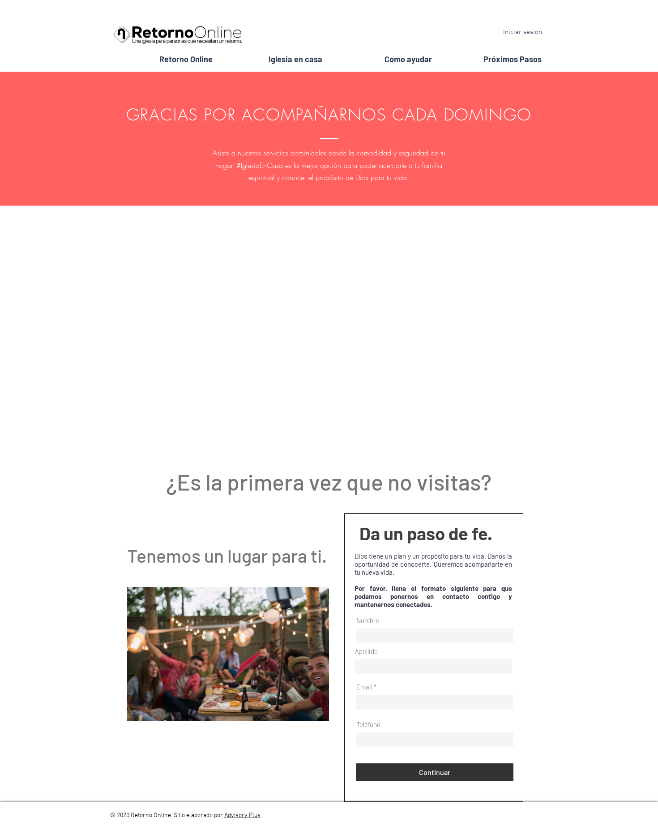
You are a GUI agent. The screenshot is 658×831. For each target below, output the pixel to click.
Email (364, 687)
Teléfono (368, 724)
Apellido (366, 651)
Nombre (367, 620)
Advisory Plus (242, 815)
